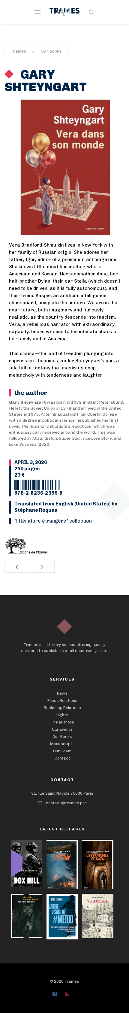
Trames (18, 51)
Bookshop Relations (62, 707)
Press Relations (62, 700)
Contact (62, 758)
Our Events (62, 729)
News (62, 693)
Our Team (62, 751)
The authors (62, 722)
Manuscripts (62, 744)
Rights (62, 715)
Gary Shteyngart (45, 81)
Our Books (51, 51)
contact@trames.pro (66, 803)
